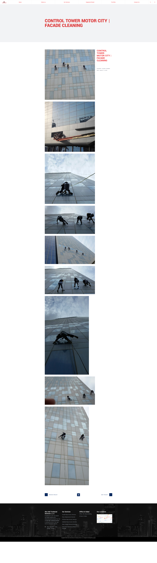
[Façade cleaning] (70, 179)
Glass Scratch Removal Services (69, 524)
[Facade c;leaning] (70, 74)
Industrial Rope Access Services (69, 522)
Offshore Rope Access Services (69, 519)
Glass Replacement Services (68, 517)
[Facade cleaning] (70, 127)
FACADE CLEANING (106, 68)
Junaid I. (94, 537)
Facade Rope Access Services (69, 514)
